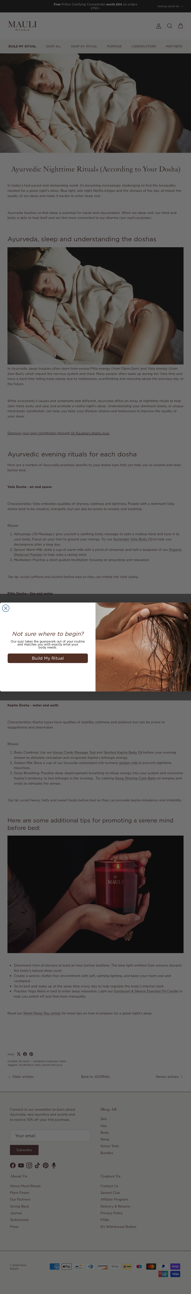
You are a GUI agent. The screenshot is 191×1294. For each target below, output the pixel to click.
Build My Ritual (48, 658)
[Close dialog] (5, 608)
